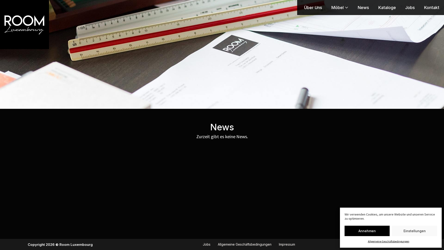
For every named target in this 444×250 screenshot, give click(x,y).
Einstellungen (415, 231)
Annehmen (367, 231)
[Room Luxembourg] (24, 24)
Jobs (410, 8)
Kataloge (387, 8)
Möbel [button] (337, 8)
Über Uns (313, 8)
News (363, 8)
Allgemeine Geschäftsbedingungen (388, 241)
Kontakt (431, 8)
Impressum (287, 244)
